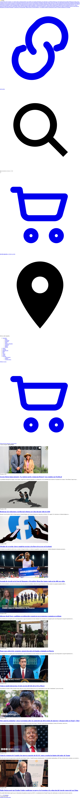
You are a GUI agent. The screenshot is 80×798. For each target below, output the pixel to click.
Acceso (4, 361)
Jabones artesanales (9, 343)
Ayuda (3, 355)
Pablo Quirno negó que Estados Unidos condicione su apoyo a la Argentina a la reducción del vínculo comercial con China (39, 6)
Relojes (6, 347)
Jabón (6, 342)
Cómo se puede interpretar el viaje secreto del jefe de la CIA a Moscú (66, 4)
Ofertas (3, 348)
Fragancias (7, 340)
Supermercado (5, 350)
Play (3, 352)
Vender (3, 353)
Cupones (4, 349)
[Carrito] (40, 253)
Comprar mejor (13, 443)
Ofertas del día (3, 443)
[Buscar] (12, 171)
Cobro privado (10, 444)
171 (3, 795)
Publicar (6, 358)
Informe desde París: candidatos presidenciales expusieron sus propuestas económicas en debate (30, 616)
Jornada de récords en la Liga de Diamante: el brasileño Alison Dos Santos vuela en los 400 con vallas (41, 2)
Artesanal (7, 344)
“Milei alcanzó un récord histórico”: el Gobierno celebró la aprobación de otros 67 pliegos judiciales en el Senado (48, 7)
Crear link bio (7, 357)
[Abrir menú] (0, 172)
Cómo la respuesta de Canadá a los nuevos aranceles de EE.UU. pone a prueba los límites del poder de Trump (35, 755)
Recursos (4, 356)
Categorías (4, 338)
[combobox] (40, 131)
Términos (2, 797)
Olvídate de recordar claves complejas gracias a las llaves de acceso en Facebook (26, 546)
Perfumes (7, 341)
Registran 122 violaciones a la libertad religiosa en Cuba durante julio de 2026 (53, 1)
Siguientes (6, 795)
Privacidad (6, 797)
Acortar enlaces (8, 359)
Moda (6, 339)
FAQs (9, 797)
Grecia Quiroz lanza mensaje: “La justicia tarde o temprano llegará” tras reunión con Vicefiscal (19, 1)
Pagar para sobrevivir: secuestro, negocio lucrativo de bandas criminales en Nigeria (35, 4)
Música (6, 346)
